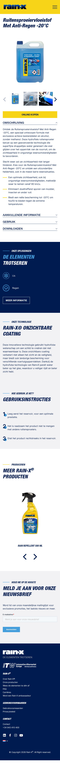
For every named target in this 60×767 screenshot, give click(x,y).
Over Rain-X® (9, 679)
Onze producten (10, 682)
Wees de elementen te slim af (16, 685)
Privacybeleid (9, 711)
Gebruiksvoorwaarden (13, 708)
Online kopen (30, 114)
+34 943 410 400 (11, 727)
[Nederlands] (5, 741)
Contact (6, 724)
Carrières (7, 692)
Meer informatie (16, 300)
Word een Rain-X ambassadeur (17, 695)
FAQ (5, 689)
